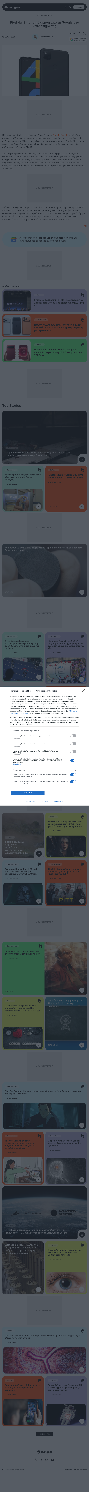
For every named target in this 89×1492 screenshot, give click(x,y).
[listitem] (44, 731)
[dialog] (44, 746)
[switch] (73, 735)
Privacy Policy (58, 801)
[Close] (84, 691)
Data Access (44, 801)
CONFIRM (28, 793)
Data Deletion (31, 801)
